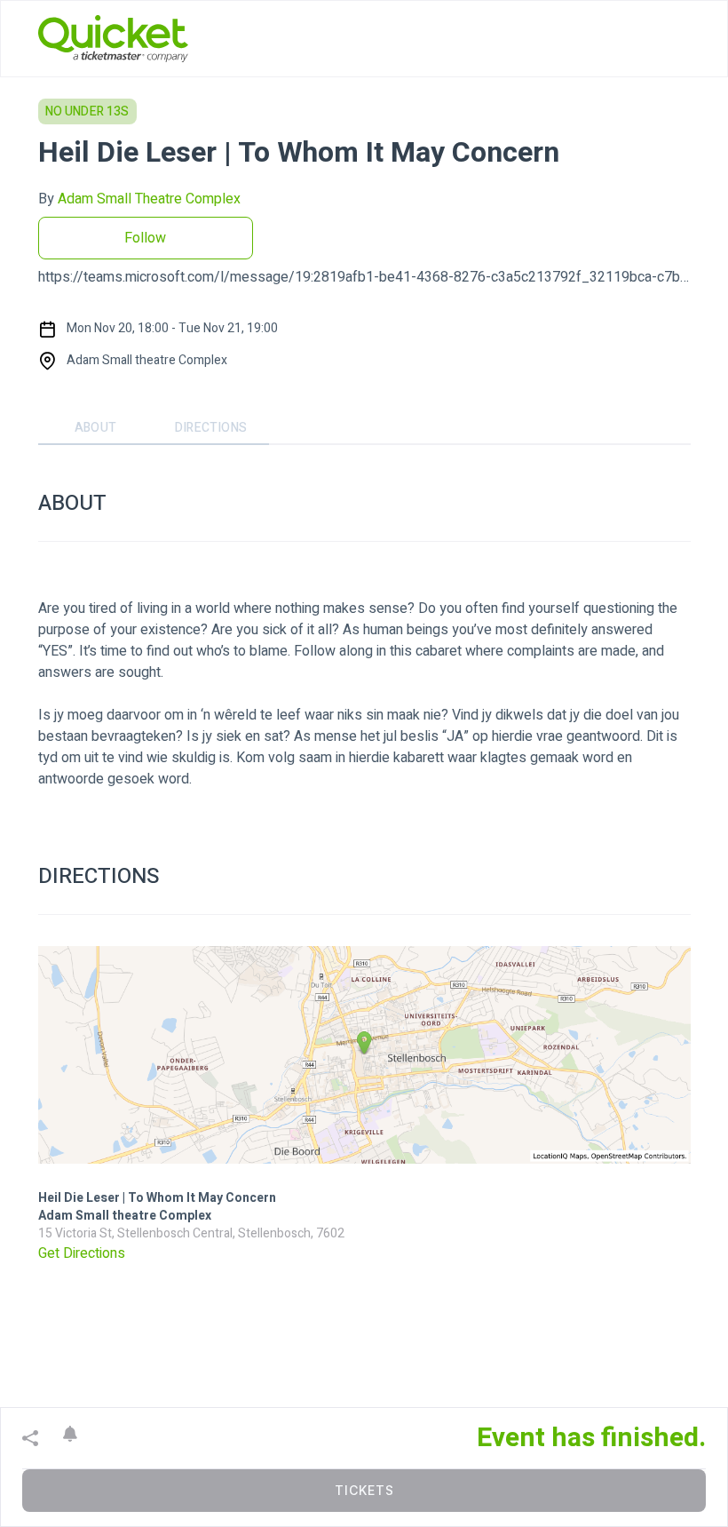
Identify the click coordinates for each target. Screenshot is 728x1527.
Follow (145, 238)
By (139, 199)
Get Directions (81, 1253)
